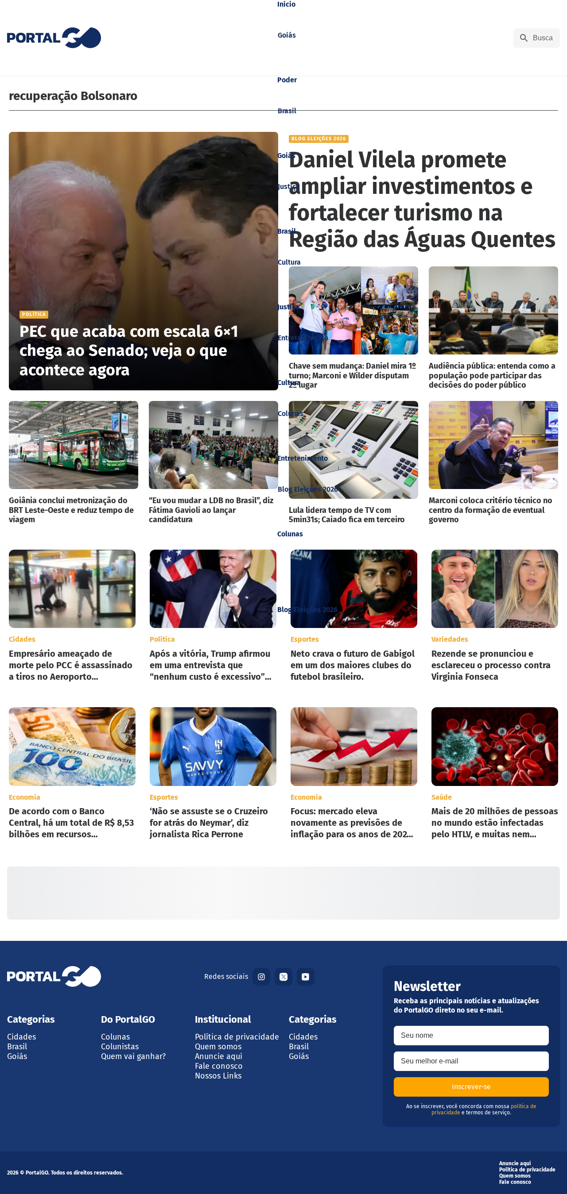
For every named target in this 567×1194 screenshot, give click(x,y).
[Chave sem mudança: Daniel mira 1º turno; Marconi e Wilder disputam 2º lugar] (353, 328)
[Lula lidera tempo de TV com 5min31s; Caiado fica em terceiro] (353, 463)
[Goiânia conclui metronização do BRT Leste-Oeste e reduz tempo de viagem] (73, 463)
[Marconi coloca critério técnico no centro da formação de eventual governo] (493, 463)
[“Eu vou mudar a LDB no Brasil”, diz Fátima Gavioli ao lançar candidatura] (213, 463)
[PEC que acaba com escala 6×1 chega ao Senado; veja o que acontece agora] (143, 261)
